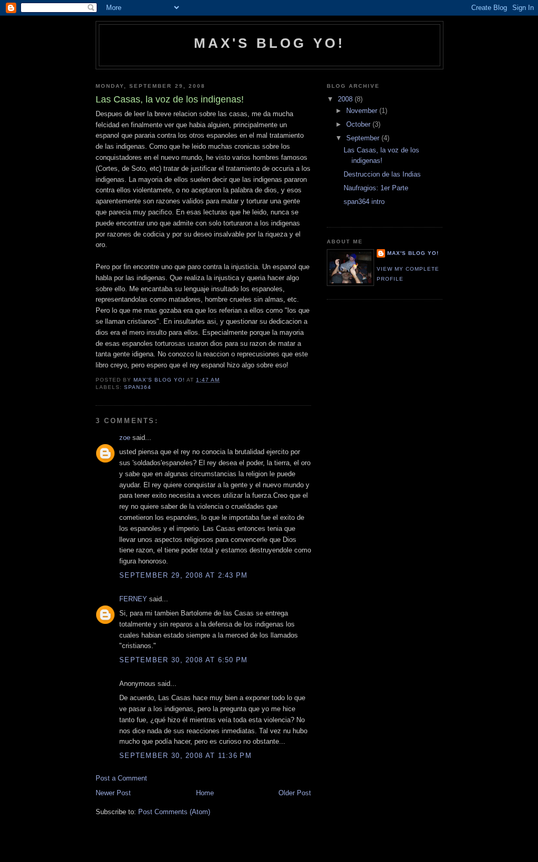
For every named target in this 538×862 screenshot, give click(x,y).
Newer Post (113, 793)
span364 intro (364, 202)
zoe (124, 438)
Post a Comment (121, 778)
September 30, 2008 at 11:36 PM (185, 756)
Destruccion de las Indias (382, 174)
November (362, 111)
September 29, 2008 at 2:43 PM (183, 575)
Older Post (294, 793)
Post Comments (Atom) (174, 812)
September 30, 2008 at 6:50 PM (183, 660)
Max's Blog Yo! (270, 43)
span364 (137, 387)
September (363, 138)
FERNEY (133, 599)
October (359, 124)
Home (205, 793)
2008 (346, 99)
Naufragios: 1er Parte (376, 188)
